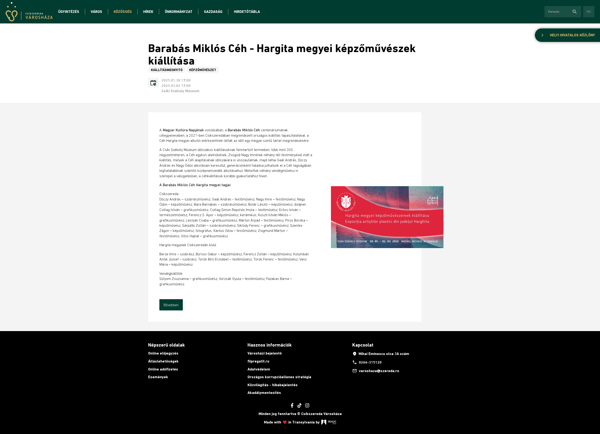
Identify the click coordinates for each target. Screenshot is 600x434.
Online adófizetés (163, 369)
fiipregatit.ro (258, 361)
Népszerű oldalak (166, 345)
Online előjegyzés (163, 353)
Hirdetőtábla (247, 11)
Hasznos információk (270, 345)
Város (96, 11)
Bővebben (171, 305)
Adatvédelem (259, 369)
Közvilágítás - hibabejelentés (273, 385)
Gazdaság (213, 11)
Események (158, 377)
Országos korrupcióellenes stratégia (279, 377)
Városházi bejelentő (265, 353)
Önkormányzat (178, 11)
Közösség (123, 11)
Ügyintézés (68, 11)
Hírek (148, 11)
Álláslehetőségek (163, 361)
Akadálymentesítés (264, 392)
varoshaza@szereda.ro (375, 370)
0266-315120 (367, 362)
